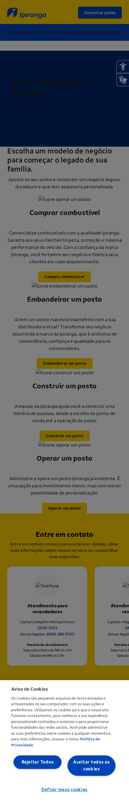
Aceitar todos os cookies (91, 766)
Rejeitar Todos (37, 762)
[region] (64, 742)
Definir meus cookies (64, 789)
